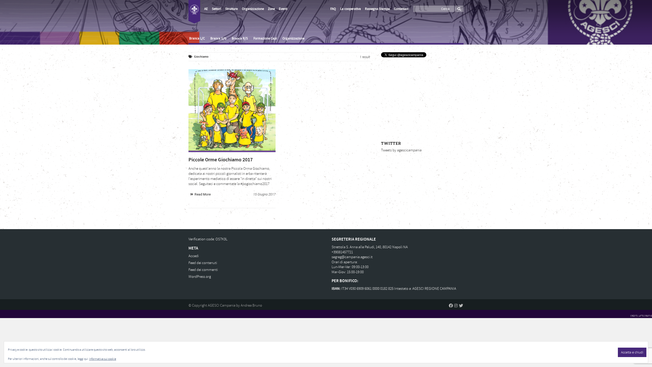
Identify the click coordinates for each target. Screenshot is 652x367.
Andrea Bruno (251, 305)
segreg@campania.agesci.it (352, 257)
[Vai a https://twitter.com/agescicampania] (461, 306)
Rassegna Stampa (377, 9)
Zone (271, 9)
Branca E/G (218, 38)
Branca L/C (197, 38)
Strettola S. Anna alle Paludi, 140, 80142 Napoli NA (370, 247)
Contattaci (401, 9)
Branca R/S (240, 38)
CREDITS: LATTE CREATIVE (641, 315)
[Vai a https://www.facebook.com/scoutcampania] (451, 306)
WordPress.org (199, 276)
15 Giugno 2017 (264, 194)
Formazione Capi (265, 38)
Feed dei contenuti (202, 262)
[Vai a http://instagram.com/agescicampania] (456, 306)
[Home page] (194, 11)
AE (206, 9)
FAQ (333, 9)
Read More (203, 194)
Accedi (193, 256)
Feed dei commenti (203, 269)
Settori (216, 9)
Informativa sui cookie (102, 359)
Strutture (231, 9)
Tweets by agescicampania (401, 150)
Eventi (283, 9)
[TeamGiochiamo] (232, 109)
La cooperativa (350, 9)
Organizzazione (253, 9)
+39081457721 (342, 252)
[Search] (459, 9)
